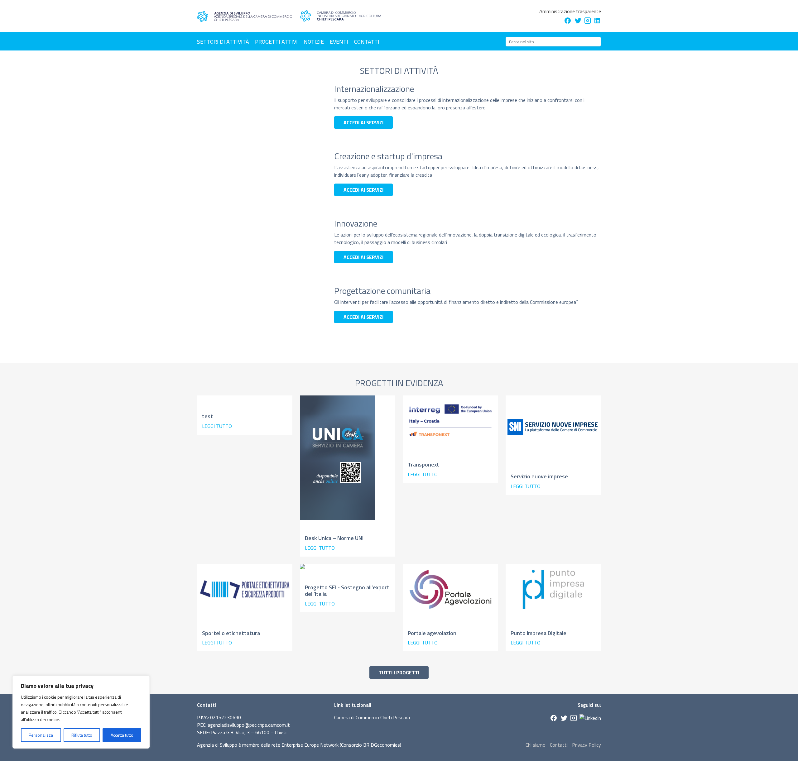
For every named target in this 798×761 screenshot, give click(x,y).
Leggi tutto (217, 426)
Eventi (339, 41)
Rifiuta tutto (81, 735)
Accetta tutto (122, 735)
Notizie (314, 41)
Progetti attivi (276, 41)
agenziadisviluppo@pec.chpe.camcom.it (249, 725)
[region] (81, 712)
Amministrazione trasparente (570, 11)
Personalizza (41, 735)
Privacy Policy (586, 745)
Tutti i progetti (399, 672)
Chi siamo (536, 745)
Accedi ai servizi (363, 122)
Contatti (366, 41)
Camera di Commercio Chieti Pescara (372, 717)
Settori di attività (223, 41)
